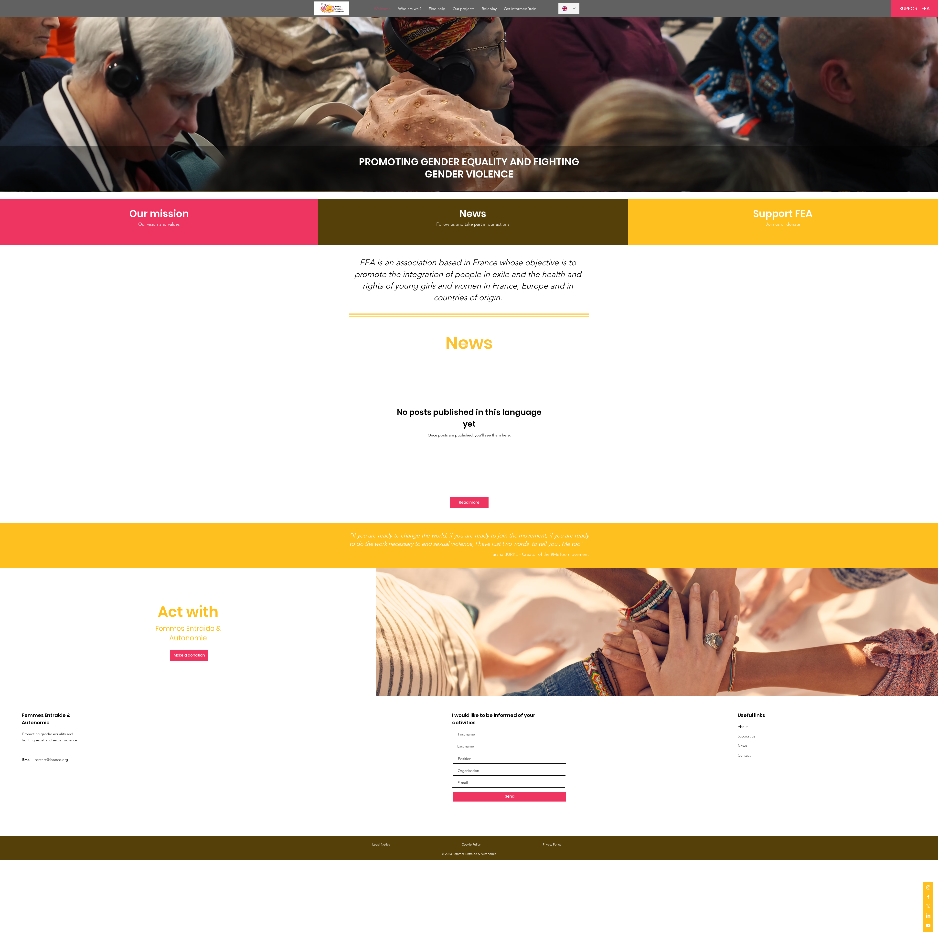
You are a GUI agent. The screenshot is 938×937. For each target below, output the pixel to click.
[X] (928, 906)
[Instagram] (928, 887)
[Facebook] (928, 897)
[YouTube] (928, 925)
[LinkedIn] (928, 916)
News (742, 745)
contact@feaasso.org (51, 759)
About (743, 726)
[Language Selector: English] (568, 8)
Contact (744, 755)
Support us (746, 736)
